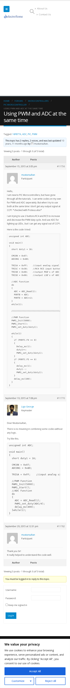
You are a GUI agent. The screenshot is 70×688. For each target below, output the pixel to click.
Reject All (50, 681)
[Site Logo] (13, 16)
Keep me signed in (17, 605)
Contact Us (45, 14)
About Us (42, 8)
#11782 (61, 526)
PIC (29, 134)
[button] (7, 9)
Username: (11, 590)
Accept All (35, 671)
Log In (11, 615)
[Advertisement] (35, 59)
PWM (34, 134)
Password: (11, 598)
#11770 (61, 398)
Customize (18, 681)
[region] (35, 663)
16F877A (16, 134)
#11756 (61, 166)
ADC (24, 134)
